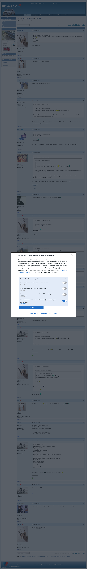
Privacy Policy (53, 313)
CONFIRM (31, 307)
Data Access (43, 313)
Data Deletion (34, 313)
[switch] (64, 283)
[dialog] (43, 284)
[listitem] (43, 279)
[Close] (73, 255)
